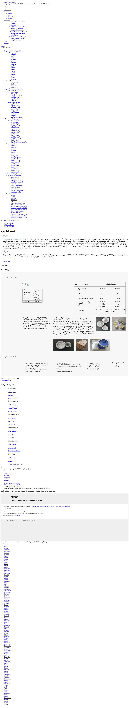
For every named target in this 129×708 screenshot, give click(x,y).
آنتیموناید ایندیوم (15, 108)
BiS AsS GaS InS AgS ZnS (19, 206)
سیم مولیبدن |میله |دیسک (8, 378)
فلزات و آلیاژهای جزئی (17, 38)
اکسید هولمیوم (15, 162)
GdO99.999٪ (12, 411)
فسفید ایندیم (15, 110)
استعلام (3, 493)
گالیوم (13, 65)
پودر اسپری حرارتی (16, 185)
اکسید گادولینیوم (16, 160)
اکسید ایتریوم (15, 172)
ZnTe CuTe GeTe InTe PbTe (19, 215)
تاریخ (9, 15)
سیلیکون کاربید (15, 113)
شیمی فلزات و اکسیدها (18, 33)
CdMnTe (13, 87)
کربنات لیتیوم (15, 123)
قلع (12, 75)
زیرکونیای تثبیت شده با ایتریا (19, 142)
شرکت (10, 13)
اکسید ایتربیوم (15, 170)
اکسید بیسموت (15, 128)
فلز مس (13, 64)
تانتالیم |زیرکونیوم (16, 192)
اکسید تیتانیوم (15, 140)
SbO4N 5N (11, 424)
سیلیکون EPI (15, 97)
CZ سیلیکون (14, 92)
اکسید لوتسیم (15, 165)
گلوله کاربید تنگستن (17, 180)
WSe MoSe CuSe (16, 212)
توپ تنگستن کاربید (16, 178)
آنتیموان (13, 54)
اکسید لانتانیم (15, 163)
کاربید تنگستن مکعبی (17, 190)
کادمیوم (13, 62)
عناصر (13, 23)
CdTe (12, 84)
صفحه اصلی (7, 10)
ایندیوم (13, 69)
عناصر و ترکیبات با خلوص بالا (16, 21)
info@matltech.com (9, 2)
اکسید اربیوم (14, 158)
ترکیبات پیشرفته (16, 40)
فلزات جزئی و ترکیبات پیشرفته (17, 36)
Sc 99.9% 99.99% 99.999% (15, 464)
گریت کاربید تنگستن (17, 182)
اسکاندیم (13, 150)
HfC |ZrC (14, 200)
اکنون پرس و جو (5, 261)
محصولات (7, 20)
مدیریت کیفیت (12, 16)
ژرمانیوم (13, 67)
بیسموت (13, 59)
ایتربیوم (13, 152)
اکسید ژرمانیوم (15, 132)
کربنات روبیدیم (15, 125)
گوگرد (13, 72)
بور (12, 60)
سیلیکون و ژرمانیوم (17, 28)
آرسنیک (13, 57)
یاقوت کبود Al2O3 (16, 117)
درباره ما (6, 11)
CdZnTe (13, 85)
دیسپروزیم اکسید (16, 157)
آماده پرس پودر (15, 187)
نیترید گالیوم (14, 115)
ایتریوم (13, 153)
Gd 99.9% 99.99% (13, 398)
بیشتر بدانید (12, 392)
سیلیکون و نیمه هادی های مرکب (17, 26)
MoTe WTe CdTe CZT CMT (19, 217)
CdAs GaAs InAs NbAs (18, 203)
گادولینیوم (14, 145)
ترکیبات (13, 25)
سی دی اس (14, 82)
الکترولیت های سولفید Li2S (19, 208)
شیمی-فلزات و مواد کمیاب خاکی (17, 31)
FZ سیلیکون (14, 93)
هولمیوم (13, 147)
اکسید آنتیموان (15, 127)
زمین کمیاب (14, 35)
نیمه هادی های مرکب (17, 30)
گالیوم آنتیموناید (15, 107)
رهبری (13, 70)
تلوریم (13, 77)
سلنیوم (13, 74)
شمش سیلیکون (15, 98)
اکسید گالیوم (15, 130)
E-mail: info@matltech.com (11, 483)
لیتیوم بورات (14, 122)
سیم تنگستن (14, 188)
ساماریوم (14, 148)
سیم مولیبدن (15, 177)
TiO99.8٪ (11, 437)
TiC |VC (13, 201)
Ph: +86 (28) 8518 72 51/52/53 (12, 484)
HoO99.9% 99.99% (14, 451)
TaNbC (13, 196)
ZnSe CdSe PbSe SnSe (17, 211)
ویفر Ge (13, 100)
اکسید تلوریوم (15, 135)
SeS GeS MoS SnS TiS (17, 204)
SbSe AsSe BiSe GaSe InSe (19, 209)
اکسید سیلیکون (15, 137)
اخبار (5, 41)
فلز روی (13, 79)
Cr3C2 (13, 195)
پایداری (10, 18)
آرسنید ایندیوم (15, 105)
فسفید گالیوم (15, 112)
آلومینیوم (13, 55)
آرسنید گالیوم (15, 103)
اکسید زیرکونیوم (16, 138)
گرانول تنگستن (15, 183)
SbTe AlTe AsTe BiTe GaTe (19, 214)
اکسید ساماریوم (15, 167)
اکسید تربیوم (15, 168)
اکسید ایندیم (14, 133)
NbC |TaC (14, 198)
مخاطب (6, 43)
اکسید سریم (14, 155)
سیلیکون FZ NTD (16, 95)
